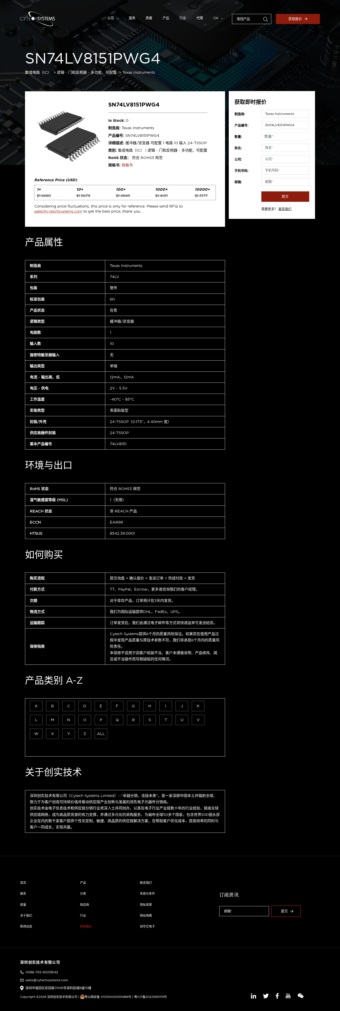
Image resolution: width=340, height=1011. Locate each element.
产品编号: (241, 125)
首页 (23, 882)
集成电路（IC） (38, 72)
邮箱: (238, 182)
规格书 (127, 165)
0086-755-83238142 (41, 972)
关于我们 (26, 915)
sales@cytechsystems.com (58, 211)
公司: (238, 159)
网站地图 (146, 915)
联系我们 (284, 209)
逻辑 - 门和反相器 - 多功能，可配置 (87, 72)
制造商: (240, 114)
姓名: (238, 148)
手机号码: (241, 170)
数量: (238, 136)
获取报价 (295, 19)
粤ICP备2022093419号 (150, 996)
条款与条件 (147, 893)
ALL (101, 734)
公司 (111, 18)
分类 (83, 893)
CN (216, 18)
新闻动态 (26, 926)
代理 (199, 18)
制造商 (84, 904)
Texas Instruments (138, 72)
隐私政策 (146, 904)
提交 (285, 196)
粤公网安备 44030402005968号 (108, 996)
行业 (182, 18)
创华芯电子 (147, 926)
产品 (166, 18)
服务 (132, 18)
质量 (149, 18)
